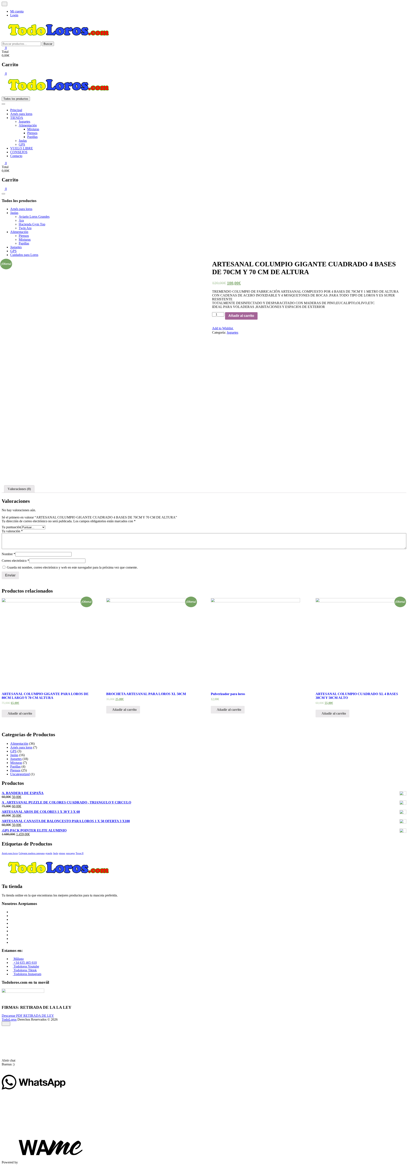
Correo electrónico (15, 560)
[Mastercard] (11, 915)
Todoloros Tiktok (25, 970)
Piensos (32, 133)
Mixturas (33, 129)
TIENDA (16, 117)
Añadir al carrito (241, 315)
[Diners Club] (11, 927)
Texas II (80, 853)
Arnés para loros (21, 114)
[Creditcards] (11, 935)
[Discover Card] (11, 931)
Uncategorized (20, 774)
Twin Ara (25, 228)
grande (48, 853)
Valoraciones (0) (19, 489)
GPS (22, 144)
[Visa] (11, 919)
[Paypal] (11, 923)
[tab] (19, 489)
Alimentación (28, 125)
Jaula (55, 853)
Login (14, 15)
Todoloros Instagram (27, 974)
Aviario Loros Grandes (34, 216)
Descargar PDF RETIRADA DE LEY (28, 1015)
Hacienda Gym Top (32, 224)
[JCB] (11, 942)
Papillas (32, 137)
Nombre (8, 554)
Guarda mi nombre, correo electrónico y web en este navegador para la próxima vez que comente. (72, 567)
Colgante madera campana (32, 853)
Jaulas (23, 140)
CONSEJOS (18, 152)
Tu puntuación (11, 527)
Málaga (18, 959)
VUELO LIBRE (21, 148)
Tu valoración (12, 531)
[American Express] (11, 912)
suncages (70, 853)
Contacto (16, 156)
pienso (62, 853)
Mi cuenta (17, 11)
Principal (16, 110)
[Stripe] (11, 938)
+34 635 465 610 (25, 962)
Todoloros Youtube (26, 966)
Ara (21, 220)
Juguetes (24, 121)
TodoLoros (9, 1019)
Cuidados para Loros (24, 255)
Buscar (48, 43)
